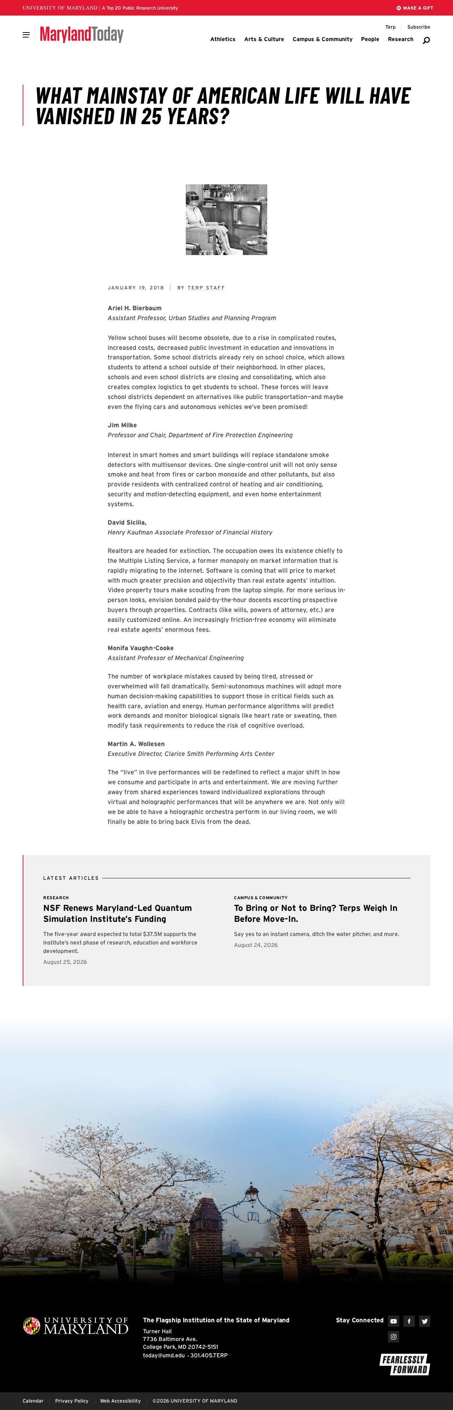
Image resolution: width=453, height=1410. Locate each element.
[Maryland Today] (82, 34)
